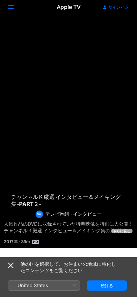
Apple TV (69, 7)
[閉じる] (11, 265)
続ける (107, 285)
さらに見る (122, 231)
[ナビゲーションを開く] (15, 7)
